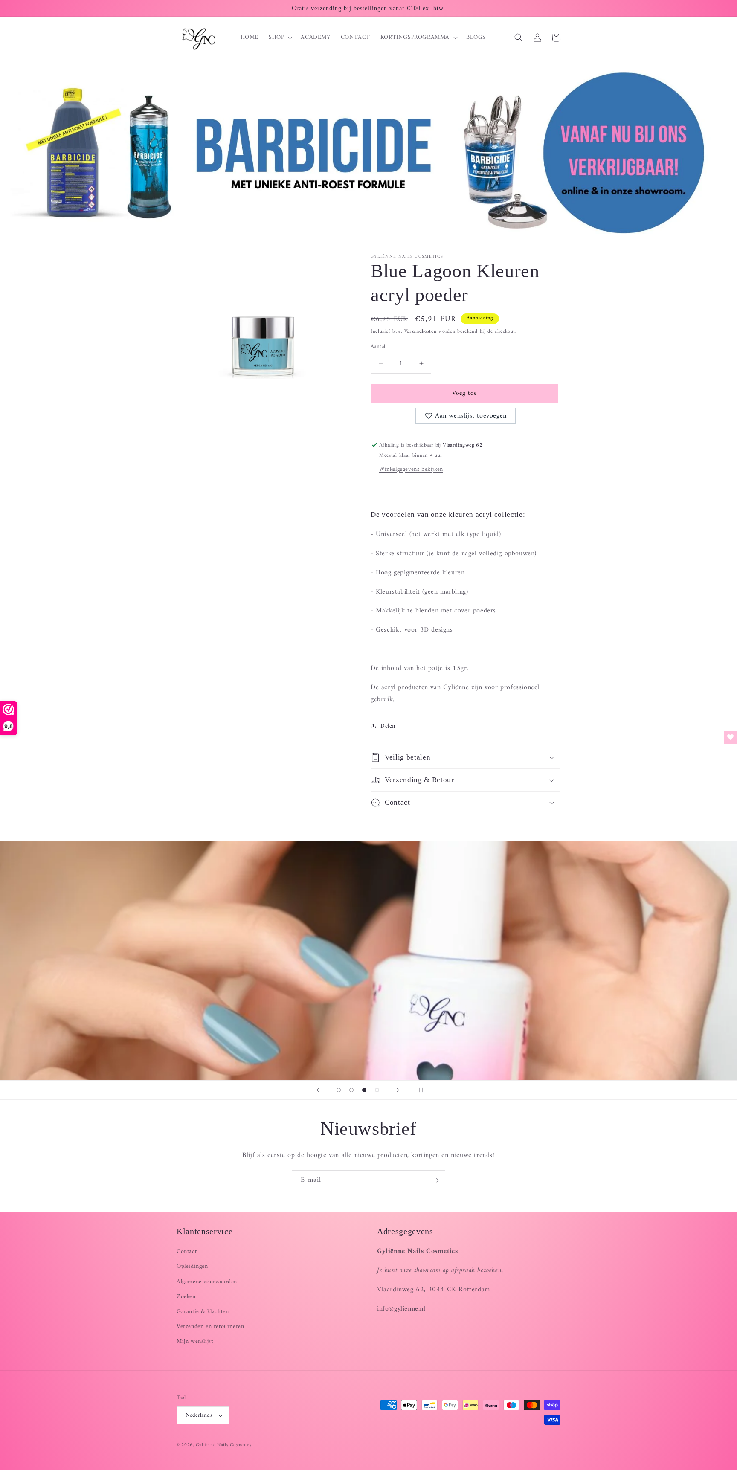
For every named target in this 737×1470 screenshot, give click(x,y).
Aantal (378, 346)
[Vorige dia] (317, 1090)
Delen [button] (387, 726)
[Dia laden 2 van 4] (351, 1090)
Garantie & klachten (203, 1311)
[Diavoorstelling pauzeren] (419, 1090)
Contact (187, 1251)
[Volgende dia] (398, 1090)
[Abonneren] (435, 1180)
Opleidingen (192, 1266)
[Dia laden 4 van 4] (377, 1090)
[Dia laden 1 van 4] (338, 1090)
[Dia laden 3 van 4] (364, 1090)
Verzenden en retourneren (210, 1326)
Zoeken (186, 1296)
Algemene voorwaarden (207, 1281)
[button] (280, 37)
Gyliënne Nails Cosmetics (224, 1445)
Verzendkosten (420, 331)
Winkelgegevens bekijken (411, 469)
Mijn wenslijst (195, 1341)
